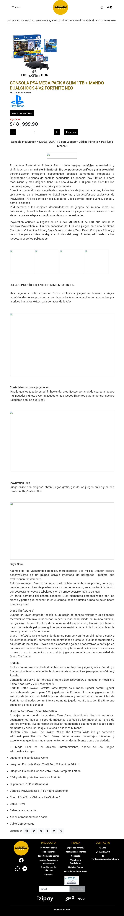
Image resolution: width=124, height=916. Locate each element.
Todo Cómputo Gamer (48, 856)
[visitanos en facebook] (21, 860)
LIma (103, 847)
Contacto (75, 856)
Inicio (11, 20)
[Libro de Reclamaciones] (71, 880)
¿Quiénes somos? (75, 847)
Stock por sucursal (22, 113)
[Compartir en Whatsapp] (61, 831)
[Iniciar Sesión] (102, 7)
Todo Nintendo (48, 852)
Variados (48, 874)
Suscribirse (77, 888)
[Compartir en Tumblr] (47, 831)
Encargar (71, 132)
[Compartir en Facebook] (26, 831)
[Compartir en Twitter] (34, 831)
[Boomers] (60, 7)
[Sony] (17, 101)
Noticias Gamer (75, 867)
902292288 (104, 852)
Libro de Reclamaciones (75, 871)
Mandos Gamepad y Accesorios (48, 861)
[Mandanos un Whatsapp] (18, 868)
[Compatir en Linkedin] (54, 831)
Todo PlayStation (48, 847)
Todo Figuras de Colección (48, 868)
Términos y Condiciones (75, 861)
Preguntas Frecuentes (75, 852)
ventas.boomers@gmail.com (102, 859)
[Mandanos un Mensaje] (25, 868)
